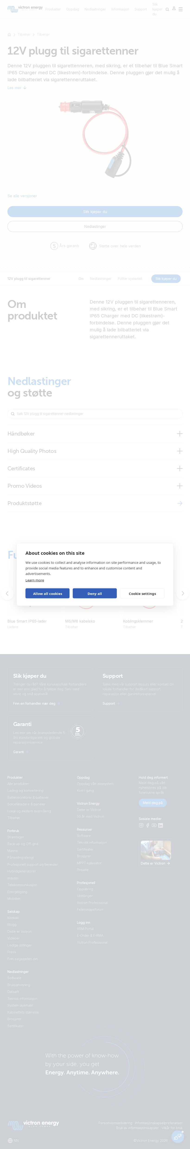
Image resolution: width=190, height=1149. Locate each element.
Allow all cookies (47, 593)
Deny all (95, 593)
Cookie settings (142, 593)
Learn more (34, 580)
